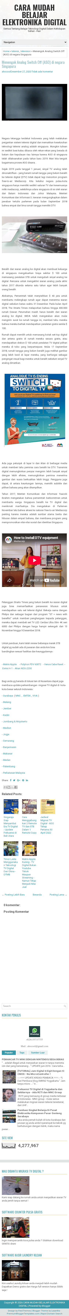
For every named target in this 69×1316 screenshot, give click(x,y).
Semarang (8, 740)
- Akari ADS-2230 (23, 668)
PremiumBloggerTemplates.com (23, 1314)
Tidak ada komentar (42, 71)
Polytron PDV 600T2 (31, 664)
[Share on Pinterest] (23, 780)
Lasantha (55, 1311)
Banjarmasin (9, 747)
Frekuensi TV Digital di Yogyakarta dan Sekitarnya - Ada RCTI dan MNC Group (39, 1091)
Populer (9, 1052)
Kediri (6, 715)
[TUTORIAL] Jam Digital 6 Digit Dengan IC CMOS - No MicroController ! (40, 1072)
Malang (7, 702)
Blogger (46, 1305)
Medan (6, 760)
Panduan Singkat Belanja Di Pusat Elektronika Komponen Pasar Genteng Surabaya (39, 1113)
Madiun (7, 728)
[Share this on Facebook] (10, 780)
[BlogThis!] (9, 787)
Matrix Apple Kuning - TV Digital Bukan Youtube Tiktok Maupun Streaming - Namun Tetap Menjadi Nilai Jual (29, 873)
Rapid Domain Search (51, 1314)
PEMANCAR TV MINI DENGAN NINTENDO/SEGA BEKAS (33, 1059)
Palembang (9, 766)
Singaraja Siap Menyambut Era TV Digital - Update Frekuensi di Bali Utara (11, 826)
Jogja (6, 734)
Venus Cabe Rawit (53, 664)
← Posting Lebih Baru (13, 894)
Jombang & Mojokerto (15, 721)
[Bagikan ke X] (12, 787)
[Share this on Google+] (18, 780)
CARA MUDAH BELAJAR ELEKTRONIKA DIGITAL (34, 14)
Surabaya (8, 695)
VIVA (35, 695)
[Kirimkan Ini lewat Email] (5, 787)
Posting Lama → (58, 894)
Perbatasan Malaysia (14, 772)
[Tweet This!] (14, 780)
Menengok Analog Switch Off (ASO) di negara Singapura (33, 64)
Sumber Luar (38, 1052)
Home (6, 51)
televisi (15, 51)
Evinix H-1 (7, 668)
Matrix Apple (10, 664)
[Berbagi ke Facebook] (16, 787)
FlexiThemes (24, 1311)
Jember (7, 708)
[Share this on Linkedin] (27, 780)
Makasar (7, 753)
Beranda (37, 894)
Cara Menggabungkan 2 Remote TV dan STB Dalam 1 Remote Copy (29, 825)
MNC (18, 695)
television (26, 51)
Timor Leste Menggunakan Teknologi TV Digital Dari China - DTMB (11, 867)
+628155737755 (34, 1039)
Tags (22, 1052)
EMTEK (27, 695)
